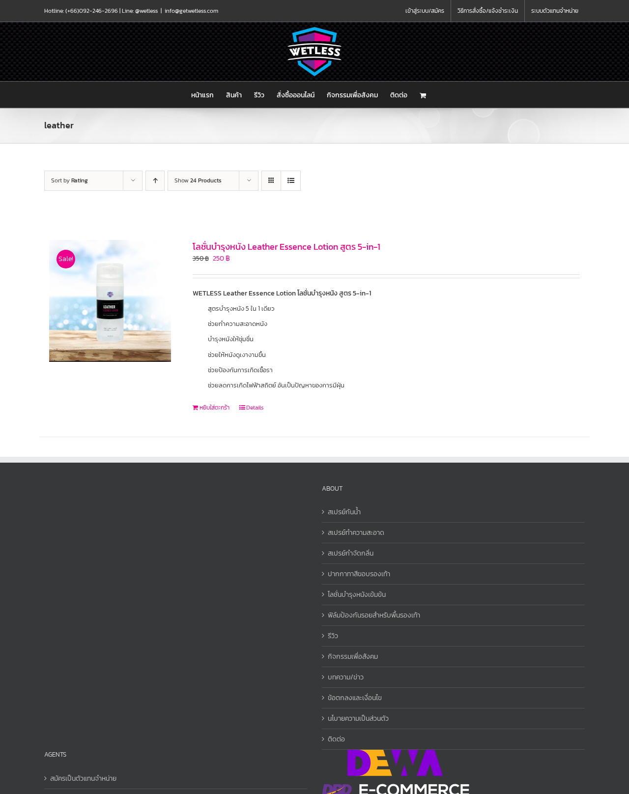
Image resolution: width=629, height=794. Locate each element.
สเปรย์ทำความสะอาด (356, 533)
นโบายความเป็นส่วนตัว (358, 718)
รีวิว (333, 636)
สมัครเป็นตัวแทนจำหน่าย (83, 778)
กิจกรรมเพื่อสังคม (353, 656)
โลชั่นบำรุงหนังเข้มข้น (357, 594)
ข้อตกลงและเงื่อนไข (355, 698)
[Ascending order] (155, 181)
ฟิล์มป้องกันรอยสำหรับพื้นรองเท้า (374, 615)
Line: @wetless (140, 10)
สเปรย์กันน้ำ (344, 512)
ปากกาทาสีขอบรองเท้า (359, 574)
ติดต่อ (336, 739)
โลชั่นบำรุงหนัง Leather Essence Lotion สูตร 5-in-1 (286, 246)
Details (254, 407)
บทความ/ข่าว (346, 677)
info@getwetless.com (191, 10)
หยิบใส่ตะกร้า (214, 407)
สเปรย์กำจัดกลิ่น (350, 553)
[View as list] (290, 180)
